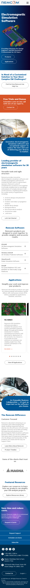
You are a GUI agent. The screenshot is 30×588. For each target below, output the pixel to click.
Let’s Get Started (10, 218)
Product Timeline (10, 450)
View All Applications (15, 362)
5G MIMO (7, 349)
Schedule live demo (15, 538)
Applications (9, 61)
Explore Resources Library (15, 495)
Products (8, 57)
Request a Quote (10, 522)
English (22, 573)
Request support (15, 533)
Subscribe (15, 542)
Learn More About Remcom (14, 446)
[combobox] (23, 573)
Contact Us (10, 107)
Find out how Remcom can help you (15, 85)
